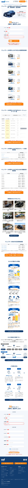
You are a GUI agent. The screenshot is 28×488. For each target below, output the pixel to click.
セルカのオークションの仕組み (4, 470)
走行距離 (5, 421)
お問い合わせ (2, 480)
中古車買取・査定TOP (6, 4)
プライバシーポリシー (6, 479)
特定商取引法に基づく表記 (17, 479)
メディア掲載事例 (12, 470)
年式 (4, 31)
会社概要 (2, 479)
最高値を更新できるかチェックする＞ (14, 104)
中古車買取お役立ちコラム (21, 470)
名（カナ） (5, 433)
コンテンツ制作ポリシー (11, 479)
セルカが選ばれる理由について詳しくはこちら (13, 331)
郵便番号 (5, 444)
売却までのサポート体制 (4, 474)
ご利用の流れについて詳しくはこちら (13, 399)
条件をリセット (24, 115)
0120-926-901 (16, 1)
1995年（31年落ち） (4, 247)
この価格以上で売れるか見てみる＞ (14, 142)
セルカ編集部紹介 (12, 471)
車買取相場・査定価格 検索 (11, 4)
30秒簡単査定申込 (23, 1)
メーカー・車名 (6, 27)
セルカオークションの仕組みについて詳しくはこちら (13, 360)
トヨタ (15, 4)
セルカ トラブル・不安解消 (4, 475)
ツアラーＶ (2, 154)
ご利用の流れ (2, 471)
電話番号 (5, 440)
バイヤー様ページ (12, 475)
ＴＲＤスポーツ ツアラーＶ (5, 157)
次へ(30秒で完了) (14, 40)
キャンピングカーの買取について (22, 471)
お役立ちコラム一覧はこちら (13, 235)
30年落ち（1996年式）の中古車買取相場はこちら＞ (14, 44)
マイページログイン (12, 474)
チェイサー (18, 4)
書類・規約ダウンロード (23, 479)
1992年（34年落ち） (4, 249)
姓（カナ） (5, 429)
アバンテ (2, 155)
